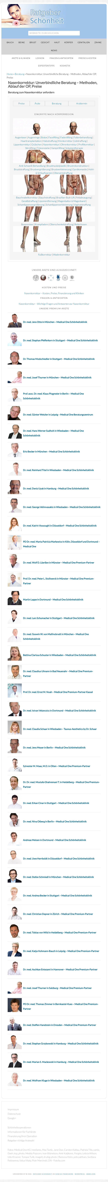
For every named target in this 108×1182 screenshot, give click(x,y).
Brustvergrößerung (40, 169)
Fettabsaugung (83, 197)
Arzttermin (81, 103)
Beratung (56, 103)
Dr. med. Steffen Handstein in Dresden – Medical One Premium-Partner (59, 1024)
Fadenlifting (66, 137)
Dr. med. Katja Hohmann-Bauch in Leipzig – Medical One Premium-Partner (61, 951)
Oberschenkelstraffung (61, 224)
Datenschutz (14, 1113)
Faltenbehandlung (83, 137)
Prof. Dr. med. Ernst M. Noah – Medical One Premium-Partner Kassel (58, 692)
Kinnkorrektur (65, 140)
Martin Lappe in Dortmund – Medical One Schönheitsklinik (53, 599)
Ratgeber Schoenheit (42, 1174)
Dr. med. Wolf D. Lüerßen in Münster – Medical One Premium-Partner (58, 562)
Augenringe (34, 137)
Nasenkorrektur (51, 144)
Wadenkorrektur (61, 254)
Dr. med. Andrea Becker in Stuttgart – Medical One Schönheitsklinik (57, 895)
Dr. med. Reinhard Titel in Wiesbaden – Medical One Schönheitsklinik (58, 470)
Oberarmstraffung (63, 172)
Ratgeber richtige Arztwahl (21, 1140)
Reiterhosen (81, 224)
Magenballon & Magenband (71, 201)
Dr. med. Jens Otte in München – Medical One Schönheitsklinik (55, 321)
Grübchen (36, 144)
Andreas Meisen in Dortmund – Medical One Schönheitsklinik (54, 840)
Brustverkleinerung (61, 169)
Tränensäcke (43, 148)
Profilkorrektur (86, 144)
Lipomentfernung (47, 201)
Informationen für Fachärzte (22, 1131)
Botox (44, 137)
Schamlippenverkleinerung (59, 204)
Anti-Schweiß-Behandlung (32, 165)
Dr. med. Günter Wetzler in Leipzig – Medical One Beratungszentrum (58, 414)
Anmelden (90, 1174)
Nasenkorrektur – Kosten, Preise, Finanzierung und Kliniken (54, 293)
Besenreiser (27, 224)
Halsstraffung (50, 140)
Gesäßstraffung (29, 201)
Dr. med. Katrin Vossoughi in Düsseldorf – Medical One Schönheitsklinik (60, 525)
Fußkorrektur (45, 254)
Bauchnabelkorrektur (27, 197)
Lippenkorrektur (22, 144)
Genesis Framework (64, 1174)
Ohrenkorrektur (69, 144)
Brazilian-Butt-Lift (65, 197)
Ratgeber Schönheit (35, 16)
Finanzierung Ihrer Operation (22, 1136)
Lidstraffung (80, 140)
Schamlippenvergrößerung (31, 204)
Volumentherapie (74, 148)
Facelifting (53, 137)
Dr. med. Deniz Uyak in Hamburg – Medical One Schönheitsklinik (56, 488)
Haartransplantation (31, 140)
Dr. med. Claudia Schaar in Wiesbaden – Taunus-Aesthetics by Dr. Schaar (60, 728)
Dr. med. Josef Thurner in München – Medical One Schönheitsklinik (57, 377)
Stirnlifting (30, 148)
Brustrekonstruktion (77, 165)
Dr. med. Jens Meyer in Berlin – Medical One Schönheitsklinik (54, 747)
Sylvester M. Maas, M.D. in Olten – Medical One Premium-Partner (56, 766)
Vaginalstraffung (82, 204)
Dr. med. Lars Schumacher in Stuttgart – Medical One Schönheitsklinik (58, 618)
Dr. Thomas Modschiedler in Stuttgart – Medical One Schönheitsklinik (59, 358)
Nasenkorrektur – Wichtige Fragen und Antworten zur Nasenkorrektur (54, 303)
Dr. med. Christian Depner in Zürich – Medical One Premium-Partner (58, 913)
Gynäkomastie (80, 169)
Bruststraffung (21, 169)
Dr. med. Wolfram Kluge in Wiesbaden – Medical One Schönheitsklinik (59, 1080)
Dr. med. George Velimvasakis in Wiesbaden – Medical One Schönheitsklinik (61, 507)
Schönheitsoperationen (19, 1127)
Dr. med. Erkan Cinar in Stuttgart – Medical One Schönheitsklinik (56, 803)
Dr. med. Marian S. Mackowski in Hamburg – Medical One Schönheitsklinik (61, 1061)
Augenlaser (20, 137)
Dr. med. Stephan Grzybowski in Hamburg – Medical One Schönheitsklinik (60, 1043)
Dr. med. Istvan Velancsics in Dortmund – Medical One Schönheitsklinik (59, 710)
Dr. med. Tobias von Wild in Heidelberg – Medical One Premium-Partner (59, 932)
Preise (21, 103)
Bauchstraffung (47, 197)
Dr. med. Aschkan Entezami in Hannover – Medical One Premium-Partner (60, 969)
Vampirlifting (57, 148)
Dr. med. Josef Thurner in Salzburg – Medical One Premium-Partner (57, 988)
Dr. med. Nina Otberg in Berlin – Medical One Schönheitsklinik (55, 821)
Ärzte (37, 103)
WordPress (80, 1174)
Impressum (13, 1109)
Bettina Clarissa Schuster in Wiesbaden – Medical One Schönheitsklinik (59, 655)
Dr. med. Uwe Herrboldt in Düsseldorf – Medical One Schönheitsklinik (58, 858)
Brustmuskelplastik (56, 165)
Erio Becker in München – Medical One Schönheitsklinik (51, 451)
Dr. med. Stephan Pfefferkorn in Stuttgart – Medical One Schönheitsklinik (60, 340)
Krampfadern (41, 224)
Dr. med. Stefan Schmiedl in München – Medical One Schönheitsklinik (58, 876)
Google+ (12, 1118)
